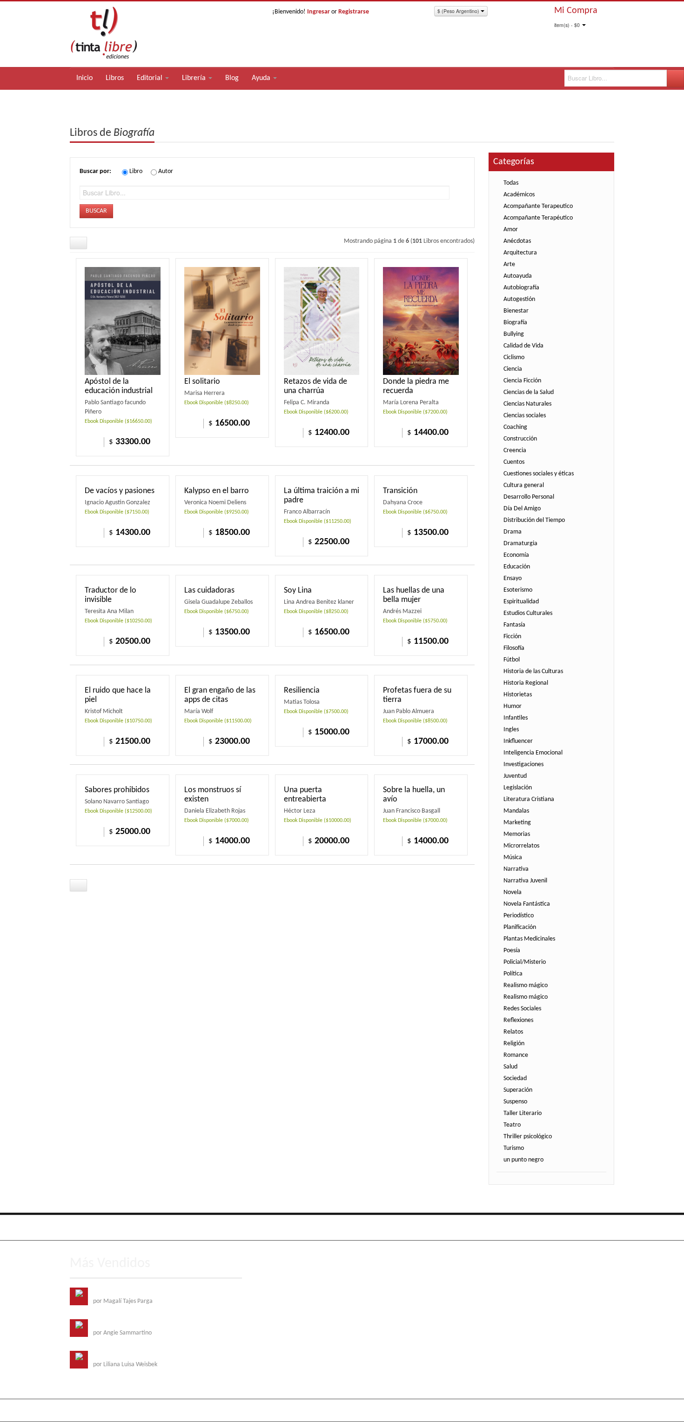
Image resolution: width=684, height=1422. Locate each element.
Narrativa (516, 869)
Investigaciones (523, 764)
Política (513, 973)
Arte (509, 264)
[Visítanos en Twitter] (97, 1227)
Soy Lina (298, 590)
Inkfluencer (518, 741)
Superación (517, 1090)
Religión (513, 1043)
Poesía (511, 950)
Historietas (517, 694)
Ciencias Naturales (527, 404)
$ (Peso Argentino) (459, 10)
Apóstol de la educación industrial (119, 386)
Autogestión (519, 299)
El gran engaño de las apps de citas (219, 695)
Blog (232, 78)
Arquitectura (520, 252)
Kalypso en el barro (216, 491)
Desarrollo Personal (528, 497)
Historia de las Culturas (533, 671)
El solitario (202, 381)
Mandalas (516, 811)
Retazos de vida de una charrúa (315, 386)
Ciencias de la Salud (528, 392)
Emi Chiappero (595, 1410)
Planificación (519, 927)
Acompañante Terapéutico (538, 217)
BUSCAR (96, 210)
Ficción (512, 636)
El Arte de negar (114, 1323)
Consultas (602, 1225)
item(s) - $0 (567, 24)
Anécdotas (517, 241)
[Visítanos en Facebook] (78, 1227)
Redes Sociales (522, 1008)
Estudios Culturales (527, 613)
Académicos (519, 194)
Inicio (84, 78)
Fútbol (511, 659)
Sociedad (515, 1078)
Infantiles (515, 717)
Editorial (150, 78)
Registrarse (353, 11)
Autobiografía (521, 287)
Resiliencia (302, 690)
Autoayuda (517, 276)
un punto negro (523, 1159)
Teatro (512, 1125)
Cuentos (513, 462)
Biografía (515, 322)
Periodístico (518, 915)
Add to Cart (92, 441)
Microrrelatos (521, 845)
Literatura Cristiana (528, 799)
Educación (516, 566)
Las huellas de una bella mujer (413, 595)
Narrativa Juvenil (525, 880)
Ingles (511, 729)
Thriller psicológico (527, 1136)
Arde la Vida (109, 1291)
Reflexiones (518, 1020)
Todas (510, 183)
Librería (195, 78)
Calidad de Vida (523, 345)
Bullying (513, 334)
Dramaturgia (520, 543)
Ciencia (512, 369)
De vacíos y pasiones (119, 491)
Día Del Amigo (522, 508)
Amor (510, 229)
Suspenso (515, 1101)
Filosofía (513, 648)
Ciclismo (513, 357)
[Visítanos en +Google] (135, 1227)
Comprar (291, 432)
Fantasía (514, 624)
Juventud (515, 776)
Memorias (516, 834)
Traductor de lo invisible (110, 595)
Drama (512, 531)
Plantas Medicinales (529, 938)
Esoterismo (517, 590)
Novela (512, 892)
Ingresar (318, 11)
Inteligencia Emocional (533, 752)
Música (512, 857)
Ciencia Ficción (522, 380)
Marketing (517, 822)
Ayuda (262, 78)
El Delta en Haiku (115, 1355)
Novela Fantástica (526, 904)
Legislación (517, 787)
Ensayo (512, 578)
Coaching (515, 427)
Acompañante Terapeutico (538, 206)
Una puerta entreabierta (305, 795)
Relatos (513, 1031)
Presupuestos (565, 1225)
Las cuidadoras (209, 590)
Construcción (520, 438)
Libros (115, 78)
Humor (512, 706)
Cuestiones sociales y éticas (538, 473)
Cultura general (523, 485)
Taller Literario (522, 1113)
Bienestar (516, 310)
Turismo (513, 1148)
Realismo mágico (525, 985)
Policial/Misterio (524, 962)
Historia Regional (525, 683)
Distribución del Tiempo (534, 520)
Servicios (530, 1225)
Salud (510, 1066)
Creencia (514, 450)
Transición (400, 491)
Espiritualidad (521, 601)
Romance (515, 1055)
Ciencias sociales (524, 415)
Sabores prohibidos (117, 790)
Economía (516, 555)
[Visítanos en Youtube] (116, 1227)
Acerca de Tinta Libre (484, 1225)
